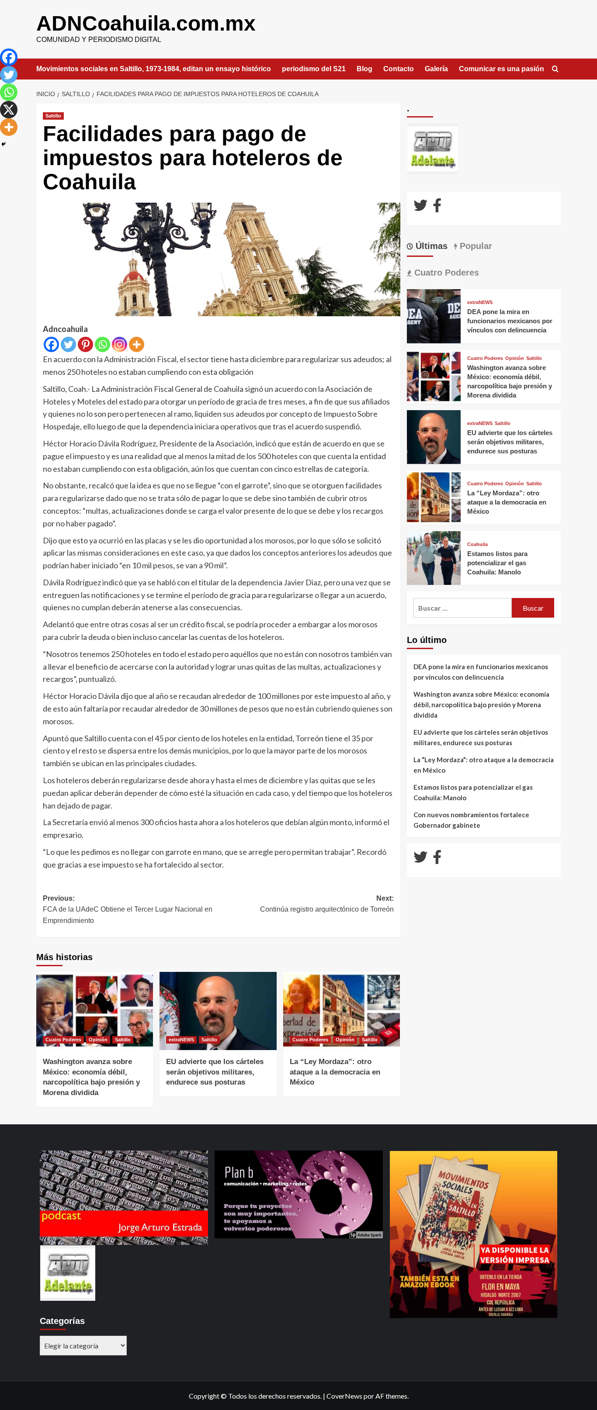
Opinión (98, 1039)
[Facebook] (51, 344)
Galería (436, 69)
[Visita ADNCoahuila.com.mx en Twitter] (420, 208)
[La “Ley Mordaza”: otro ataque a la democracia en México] (341, 1011)
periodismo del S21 (314, 69)
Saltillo (53, 115)
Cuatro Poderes (63, 1039)
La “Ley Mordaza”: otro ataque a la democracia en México (335, 1072)
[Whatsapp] (102, 344)
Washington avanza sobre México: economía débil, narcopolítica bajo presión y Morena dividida (481, 704)
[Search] (555, 69)
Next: (326, 904)
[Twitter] (68, 344)
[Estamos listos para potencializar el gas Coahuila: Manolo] (434, 557)
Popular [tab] (474, 246)
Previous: (127, 909)
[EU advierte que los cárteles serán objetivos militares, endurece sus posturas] (218, 1011)
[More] (136, 344)
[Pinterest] (85, 344)
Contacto (398, 69)
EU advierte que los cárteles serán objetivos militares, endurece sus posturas (215, 1072)
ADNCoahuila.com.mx (146, 23)
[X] (8, 109)
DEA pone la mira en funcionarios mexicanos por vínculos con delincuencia (509, 321)
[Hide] (3, 144)
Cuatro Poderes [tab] (445, 272)
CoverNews (344, 1396)
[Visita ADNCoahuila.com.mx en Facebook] (437, 208)
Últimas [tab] (430, 246)
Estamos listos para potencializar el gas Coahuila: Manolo (497, 562)
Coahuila (477, 544)
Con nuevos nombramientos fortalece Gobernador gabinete (471, 820)
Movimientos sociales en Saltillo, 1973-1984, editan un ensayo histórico (153, 69)
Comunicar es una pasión (501, 69)
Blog (364, 69)
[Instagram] (119, 344)
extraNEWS (181, 1039)
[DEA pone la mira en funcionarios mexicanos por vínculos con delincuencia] (434, 315)
